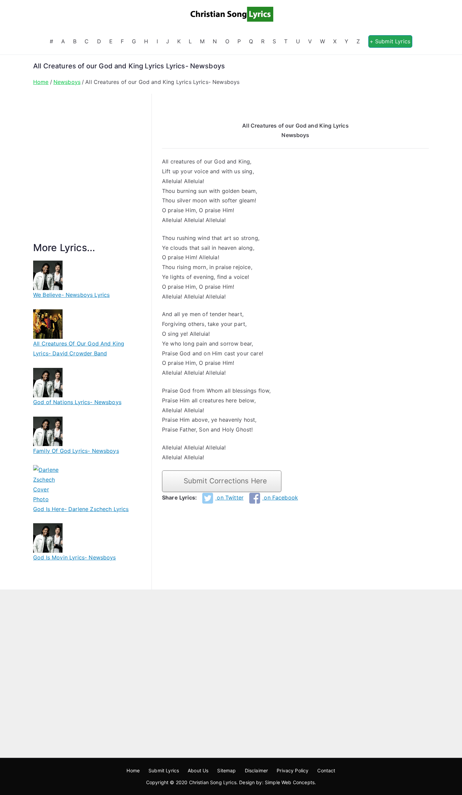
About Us (198, 770)
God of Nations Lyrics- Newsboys (77, 402)
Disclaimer (256, 770)
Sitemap (226, 770)
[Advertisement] (87, 175)
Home (133, 770)
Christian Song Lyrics (212, 782)
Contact (326, 770)
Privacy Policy (292, 770)
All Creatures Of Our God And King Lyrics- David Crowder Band (78, 348)
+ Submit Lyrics (390, 41)
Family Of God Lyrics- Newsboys (76, 450)
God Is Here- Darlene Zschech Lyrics (81, 509)
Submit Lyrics (163, 770)
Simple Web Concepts (290, 782)
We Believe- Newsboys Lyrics (71, 294)
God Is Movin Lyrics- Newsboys (74, 557)
